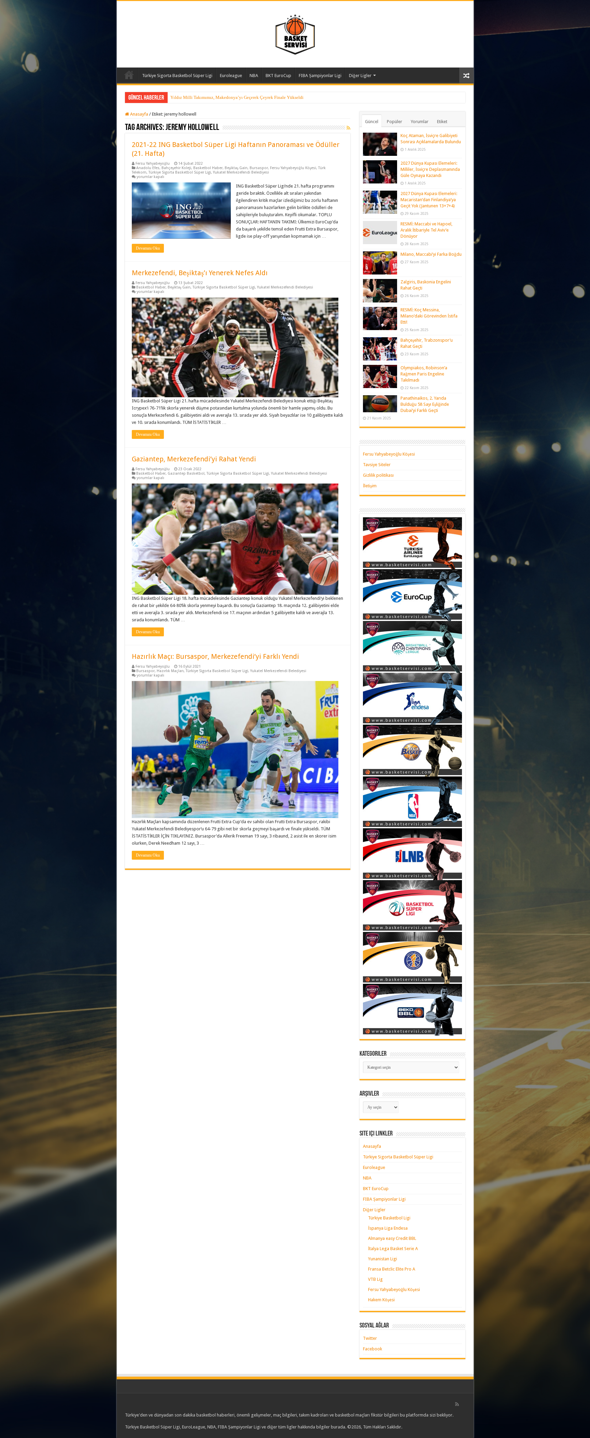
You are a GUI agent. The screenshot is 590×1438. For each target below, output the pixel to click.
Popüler (394, 121)
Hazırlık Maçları (170, 671)
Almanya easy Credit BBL (392, 1238)
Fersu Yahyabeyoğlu (153, 163)
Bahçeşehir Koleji (176, 168)
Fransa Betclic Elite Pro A (391, 1269)
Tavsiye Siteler (377, 464)
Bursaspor (259, 168)
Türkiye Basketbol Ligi (389, 1217)
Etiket (442, 121)
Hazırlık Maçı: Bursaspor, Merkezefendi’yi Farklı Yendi (215, 656)
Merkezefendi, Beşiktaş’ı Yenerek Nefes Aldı (200, 273)
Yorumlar (420, 121)
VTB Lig (375, 1279)
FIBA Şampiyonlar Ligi (320, 75)
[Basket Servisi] (295, 33)
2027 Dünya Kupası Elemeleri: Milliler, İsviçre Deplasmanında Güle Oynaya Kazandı (430, 169)
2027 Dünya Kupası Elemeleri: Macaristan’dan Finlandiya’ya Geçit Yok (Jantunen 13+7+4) (429, 199)
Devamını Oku (148, 248)
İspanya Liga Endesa (388, 1228)
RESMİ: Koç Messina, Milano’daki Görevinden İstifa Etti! (429, 316)
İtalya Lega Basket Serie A (393, 1248)
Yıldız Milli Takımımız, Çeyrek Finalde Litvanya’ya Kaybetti (227, 97)
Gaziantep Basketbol (186, 473)
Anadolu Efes (147, 168)
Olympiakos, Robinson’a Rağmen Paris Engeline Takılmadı (424, 374)
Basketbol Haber (208, 168)
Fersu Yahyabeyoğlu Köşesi (293, 168)
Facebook (372, 1348)
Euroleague (231, 75)
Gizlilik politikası (378, 475)
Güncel (371, 121)
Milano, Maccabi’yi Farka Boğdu (431, 254)
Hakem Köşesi (381, 1299)
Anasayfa (129, 75)
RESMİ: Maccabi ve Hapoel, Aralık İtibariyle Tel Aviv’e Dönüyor (426, 230)
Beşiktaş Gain (236, 168)
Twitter (370, 1338)
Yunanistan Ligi (382, 1258)
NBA (254, 75)
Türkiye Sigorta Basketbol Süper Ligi (177, 75)
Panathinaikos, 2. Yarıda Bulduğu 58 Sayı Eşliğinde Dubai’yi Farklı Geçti (425, 404)
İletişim (370, 485)
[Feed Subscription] (348, 128)
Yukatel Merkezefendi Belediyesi (241, 172)
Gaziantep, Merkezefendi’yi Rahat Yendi (194, 459)
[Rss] (457, 1404)
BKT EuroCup (278, 75)
